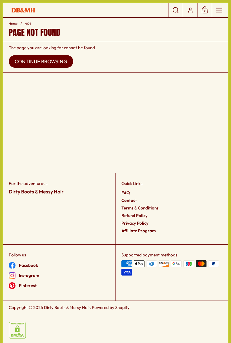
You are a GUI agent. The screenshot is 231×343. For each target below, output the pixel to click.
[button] (175, 10)
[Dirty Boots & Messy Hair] (86, 10)
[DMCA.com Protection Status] (17, 337)
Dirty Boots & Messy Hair (67, 307)
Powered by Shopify (111, 307)
